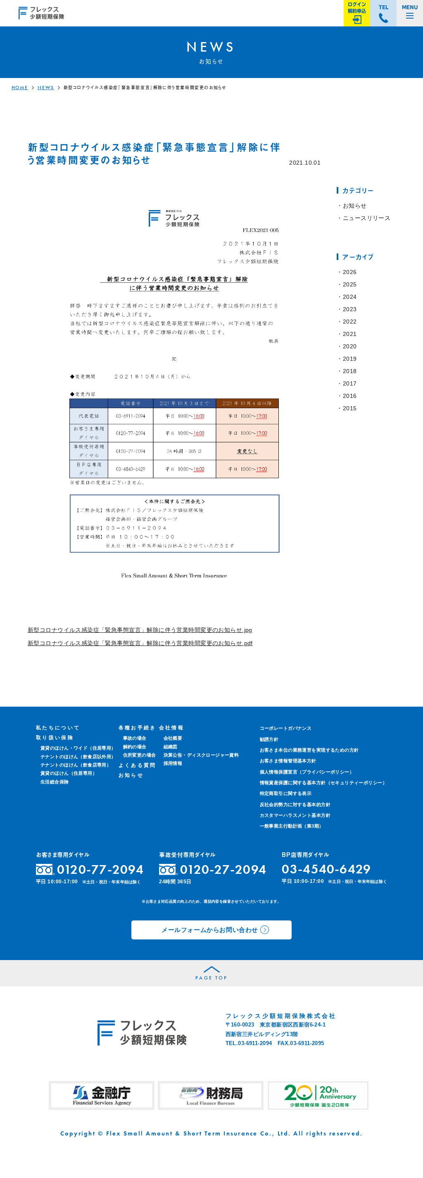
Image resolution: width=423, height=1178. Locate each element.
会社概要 (173, 738)
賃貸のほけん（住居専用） (68, 773)
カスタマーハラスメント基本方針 (295, 815)
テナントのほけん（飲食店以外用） (78, 756)
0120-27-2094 (223, 869)
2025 (349, 284)
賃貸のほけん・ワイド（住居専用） (78, 747)
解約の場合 (135, 746)
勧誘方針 (269, 739)
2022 (349, 321)
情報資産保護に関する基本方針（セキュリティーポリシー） (323, 782)
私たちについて (58, 728)
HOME (20, 87)
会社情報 (171, 728)
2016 (349, 396)
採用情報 (173, 763)
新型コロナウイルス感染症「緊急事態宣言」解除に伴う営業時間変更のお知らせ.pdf (140, 643)
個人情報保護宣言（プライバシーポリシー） (307, 771)
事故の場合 (135, 738)
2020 (349, 346)
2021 (349, 334)
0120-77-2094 (100, 869)
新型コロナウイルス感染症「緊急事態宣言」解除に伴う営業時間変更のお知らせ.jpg (140, 630)
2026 (349, 272)
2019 (349, 358)
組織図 (171, 746)
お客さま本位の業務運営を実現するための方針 (309, 749)
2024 (349, 296)
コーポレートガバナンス (286, 728)
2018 (349, 371)
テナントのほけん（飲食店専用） (75, 764)
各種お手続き (138, 728)
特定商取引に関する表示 (286, 793)
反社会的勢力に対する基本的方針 (295, 804)
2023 (349, 309)
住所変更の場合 (139, 754)
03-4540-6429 (326, 869)
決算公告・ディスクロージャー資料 (201, 754)
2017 (349, 383)
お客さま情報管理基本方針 (288, 760)
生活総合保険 (54, 781)
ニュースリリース (366, 218)
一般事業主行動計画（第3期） (292, 825)
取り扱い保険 (55, 737)
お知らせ (354, 205)
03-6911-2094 (255, 1043)
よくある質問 (138, 765)
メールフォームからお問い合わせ (210, 929)
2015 (349, 408)
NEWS (46, 87)
